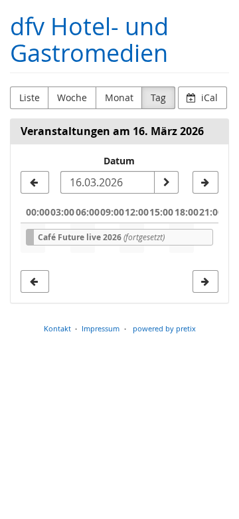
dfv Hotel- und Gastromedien (89, 39)
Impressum (101, 328)
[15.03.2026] (35, 182)
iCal (208, 97)
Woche (72, 97)
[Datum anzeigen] (166, 182)
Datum (119, 160)
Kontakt (57, 328)
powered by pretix (164, 328)
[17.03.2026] (205, 182)
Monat (119, 97)
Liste (29, 97)
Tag (158, 97)
